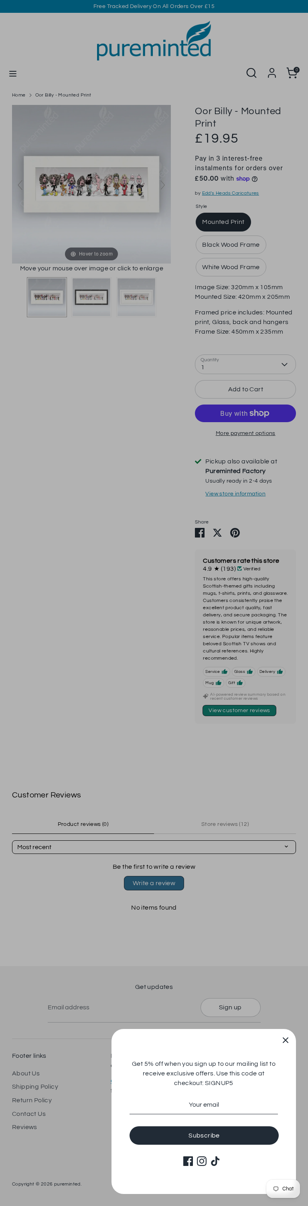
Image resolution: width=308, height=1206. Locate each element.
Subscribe (204, 1135)
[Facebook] (188, 1161)
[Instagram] (202, 1161)
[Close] (285, 1039)
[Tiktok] (215, 1161)
